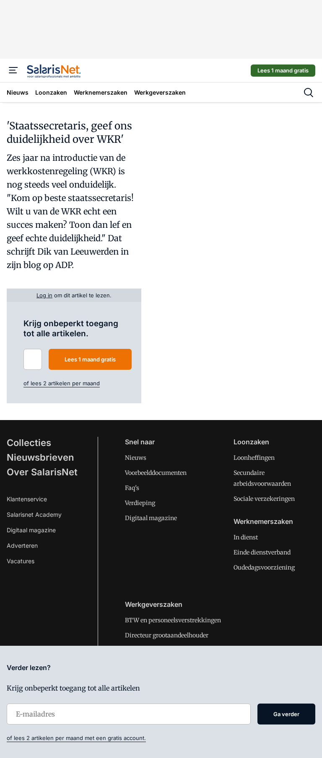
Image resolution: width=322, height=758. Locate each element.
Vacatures (20, 561)
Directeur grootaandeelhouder (166, 635)
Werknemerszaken (263, 521)
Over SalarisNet (42, 472)
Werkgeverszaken (153, 604)
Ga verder (286, 714)
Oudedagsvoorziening (264, 567)
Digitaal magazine (31, 530)
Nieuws (135, 458)
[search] (308, 93)
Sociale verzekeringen (264, 499)
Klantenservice (27, 499)
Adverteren (22, 545)
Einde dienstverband (262, 552)
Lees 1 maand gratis (283, 70)
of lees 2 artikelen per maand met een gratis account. (76, 738)
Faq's (132, 488)
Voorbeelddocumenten (156, 473)
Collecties (29, 442)
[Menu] (13, 70)
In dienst (246, 537)
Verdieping (140, 503)
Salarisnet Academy (34, 514)
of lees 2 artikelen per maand (61, 383)
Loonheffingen (254, 458)
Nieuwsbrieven (40, 457)
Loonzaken (251, 442)
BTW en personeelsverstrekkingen (173, 620)
